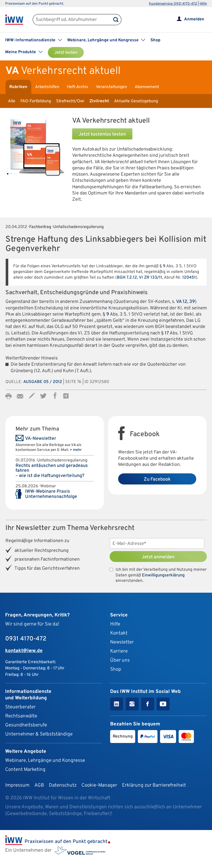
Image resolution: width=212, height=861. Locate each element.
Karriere (119, 651)
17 (167, 333)
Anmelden (194, 19)
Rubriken (18, 87)
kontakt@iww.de (24, 651)
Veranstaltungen (111, 87)
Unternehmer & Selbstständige (39, 734)
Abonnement (147, 87)
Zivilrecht (99, 101)
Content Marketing (25, 769)
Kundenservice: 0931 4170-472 (173, 4)
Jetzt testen (65, 52)
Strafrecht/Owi (70, 101)
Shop (155, 40)
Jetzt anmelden (158, 557)
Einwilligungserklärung (163, 575)
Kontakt (118, 633)
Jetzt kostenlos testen (102, 134)
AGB (39, 785)
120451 (189, 277)
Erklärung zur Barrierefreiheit (154, 785)
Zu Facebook (157, 479)
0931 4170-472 (25, 639)
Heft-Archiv (77, 87)
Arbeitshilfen (47, 87)
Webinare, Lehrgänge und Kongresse (45, 760)
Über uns (120, 660)
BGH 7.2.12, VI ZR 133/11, (140, 277)
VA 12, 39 (185, 302)
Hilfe (203, 4)
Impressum (17, 785)
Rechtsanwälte (21, 716)
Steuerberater (20, 707)
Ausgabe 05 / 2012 (42, 382)
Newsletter (122, 642)
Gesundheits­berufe (26, 725)
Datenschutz (63, 785)
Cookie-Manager (99, 785)
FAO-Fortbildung (35, 101)
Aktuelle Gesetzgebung (136, 101)
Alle (11, 101)
